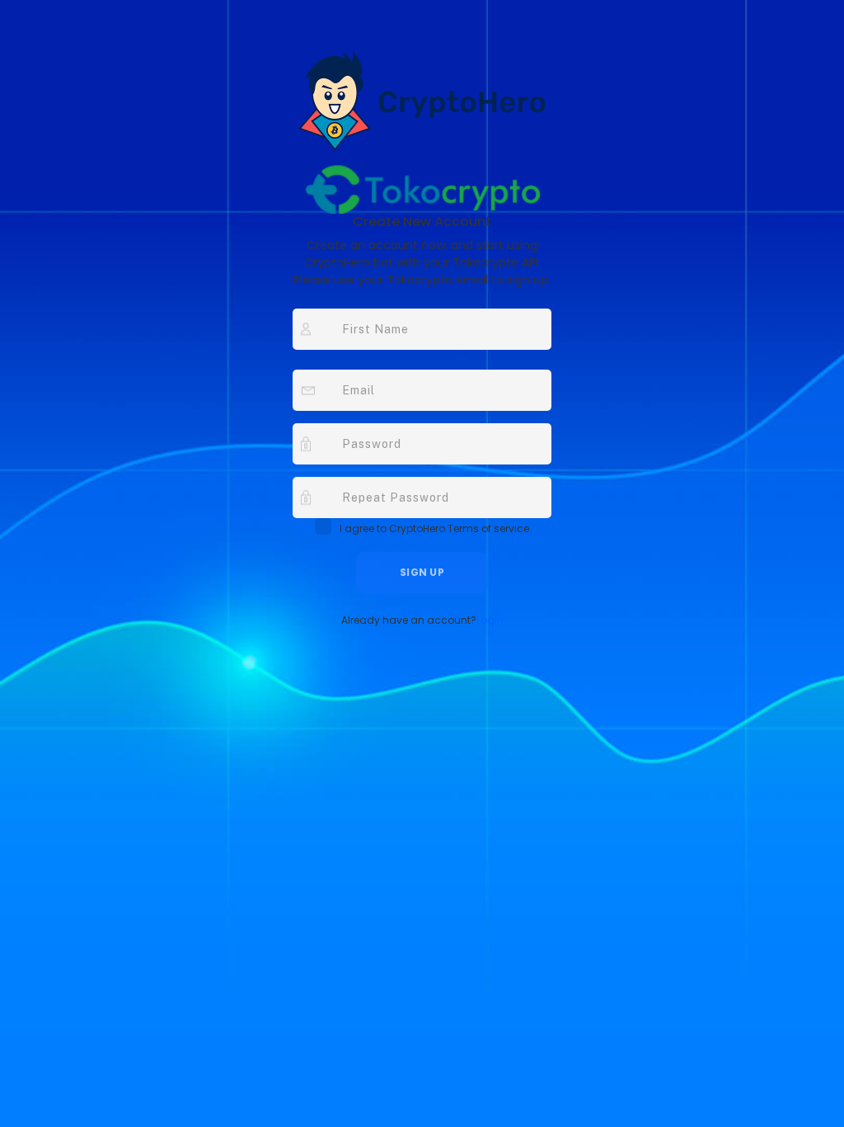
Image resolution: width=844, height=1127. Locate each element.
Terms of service (488, 528)
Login (490, 620)
